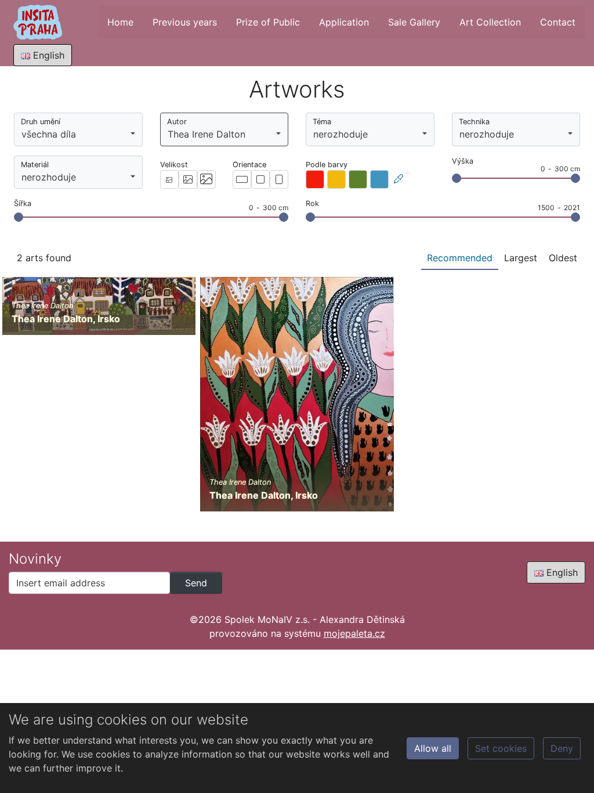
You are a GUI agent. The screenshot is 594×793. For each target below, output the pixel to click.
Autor (177, 121)
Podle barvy (326, 164)
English (47, 55)
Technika (474, 121)
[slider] (456, 178)
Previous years (185, 22)
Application (344, 22)
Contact (557, 22)
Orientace (249, 164)
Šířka (22, 203)
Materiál (35, 164)
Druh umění (40, 121)
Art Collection (490, 22)
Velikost (174, 164)
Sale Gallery (414, 22)
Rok (312, 203)
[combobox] (78, 129)
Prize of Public (268, 22)
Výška (462, 161)
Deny (561, 748)
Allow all (432, 748)
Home (120, 22)
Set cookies (501, 748)
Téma (322, 121)
